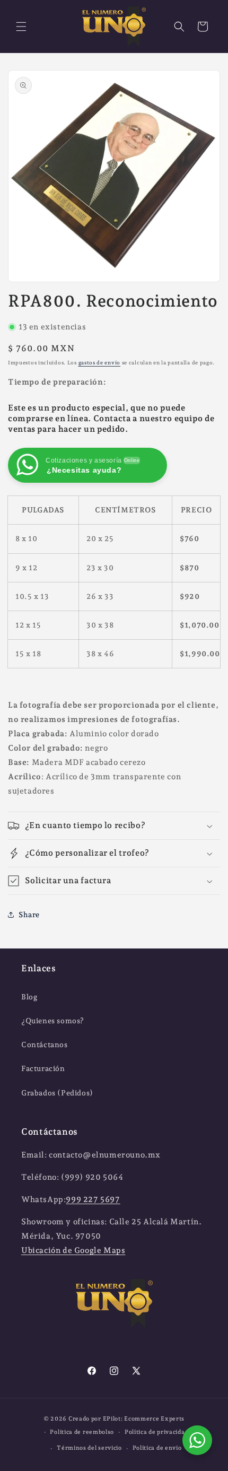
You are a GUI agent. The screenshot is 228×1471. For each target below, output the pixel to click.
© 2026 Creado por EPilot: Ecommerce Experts (114, 1418)
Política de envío (157, 1447)
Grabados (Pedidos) (57, 1093)
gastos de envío (99, 362)
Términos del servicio (89, 1447)
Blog (29, 997)
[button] (21, 26)
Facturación (43, 1068)
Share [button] (29, 914)
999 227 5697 (93, 1199)
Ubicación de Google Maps (73, 1250)
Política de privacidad (156, 1432)
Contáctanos (44, 1044)
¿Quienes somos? (52, 1020)
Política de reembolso (82, 1432)
